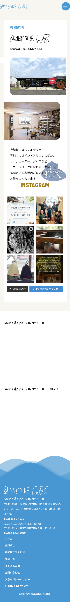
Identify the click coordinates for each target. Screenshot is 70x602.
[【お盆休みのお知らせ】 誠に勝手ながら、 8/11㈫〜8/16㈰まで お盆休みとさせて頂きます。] (20, 210)
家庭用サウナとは (15, 552)
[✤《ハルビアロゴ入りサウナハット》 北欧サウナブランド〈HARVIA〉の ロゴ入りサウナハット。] (20, 269)
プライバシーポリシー (17, 579)
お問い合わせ (12, 572)
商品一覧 (10, 559)
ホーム (8, 538)
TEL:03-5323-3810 (14, 532)
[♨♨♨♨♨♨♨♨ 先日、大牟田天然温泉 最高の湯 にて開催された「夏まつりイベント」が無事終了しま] (49, 210)
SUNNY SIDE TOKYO (17, 586)
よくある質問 (12, 566)
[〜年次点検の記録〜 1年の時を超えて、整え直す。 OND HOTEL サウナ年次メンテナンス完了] (20, 239)
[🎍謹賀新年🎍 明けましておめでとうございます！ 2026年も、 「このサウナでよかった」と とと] (49, 269)
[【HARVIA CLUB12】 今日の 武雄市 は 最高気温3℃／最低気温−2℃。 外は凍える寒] (49, 239)
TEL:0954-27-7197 (14, 519)
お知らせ (10, 545)
